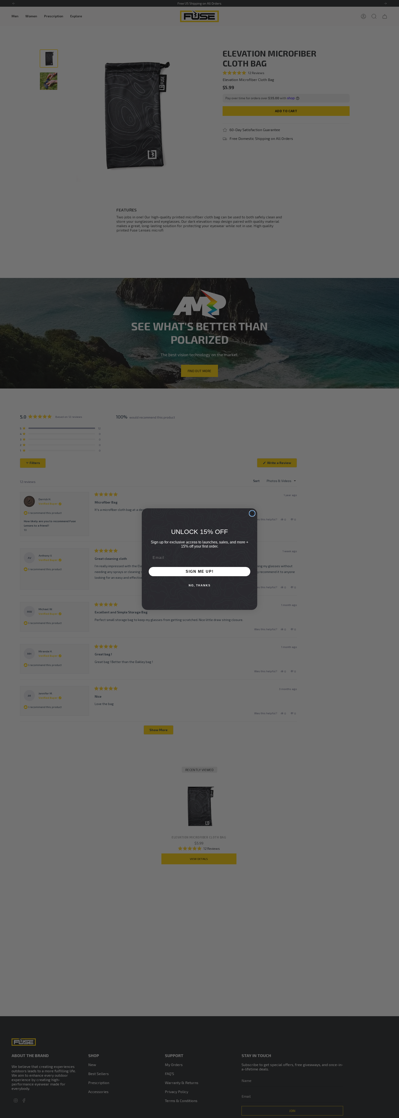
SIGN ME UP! (200, 571)
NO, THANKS (200, 585)
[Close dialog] (252, 513)
